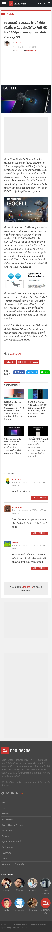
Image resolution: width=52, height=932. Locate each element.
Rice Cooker (45, 892)
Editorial (5, 813)
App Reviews (7, 819)
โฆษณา (5, 859)
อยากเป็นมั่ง (45, 911)
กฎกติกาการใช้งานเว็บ (11, 842)
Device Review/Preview (12, 825)
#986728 (15, 513)
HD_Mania (32, 910)
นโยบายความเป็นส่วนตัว (12, 864)
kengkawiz (32, 890)
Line (46, 372)
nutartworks (17, 507)
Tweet (34, 372)
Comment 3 (31, 50)
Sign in (41, 3)
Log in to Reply (39, 498)
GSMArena (15, 354)
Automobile (6, 830)
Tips (3, 808)
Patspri (19, 42)
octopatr (6, 890)
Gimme (19, 890)
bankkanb (16, 479)
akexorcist (19, 910)
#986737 (15, 549)
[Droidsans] (17, 3)
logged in (28, 587)
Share (20, 372)
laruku (6, 910)
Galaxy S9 (10, 362)
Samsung (34, 362)
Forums (5, 836)
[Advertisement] (26, 70)
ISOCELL (22, 362)
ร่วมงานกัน (6, 853)
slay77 (15, 542)
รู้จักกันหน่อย (7, 847)
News (10, 14)
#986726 (15, 486)
